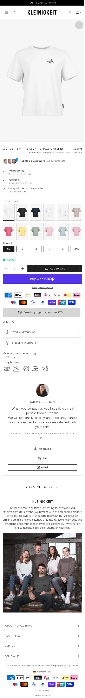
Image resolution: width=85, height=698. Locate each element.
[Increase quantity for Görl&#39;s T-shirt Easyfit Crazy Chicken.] (22, 264)
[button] (6, 12)
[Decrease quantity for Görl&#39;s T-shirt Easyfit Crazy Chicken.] (6, 264)
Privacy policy (26, 665)
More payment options (41, 283)
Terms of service (41, 665)
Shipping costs (47, 150)
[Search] (14, 12)
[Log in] (70, 12)
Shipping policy (57, 665)
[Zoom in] (79, 25)
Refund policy (12, 665)
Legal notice (71, 665)
